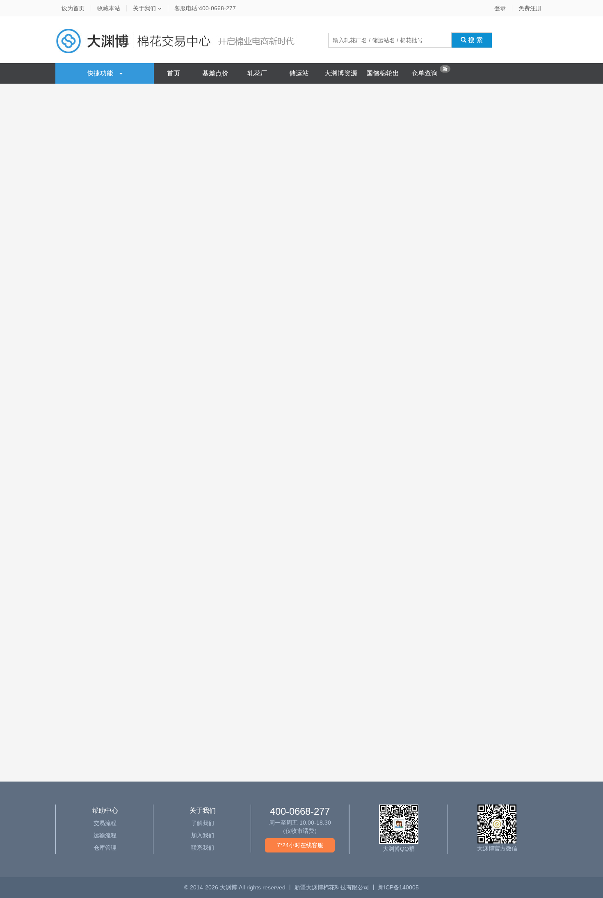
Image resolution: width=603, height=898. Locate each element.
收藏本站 (108, 8)
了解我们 (202, 823)
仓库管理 (105, 847)
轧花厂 (257, 73)
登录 (500, 8)
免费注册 (529, 8)
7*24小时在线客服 (300, 845)
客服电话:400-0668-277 (205, 8)
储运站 (299, 73)
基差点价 (215, 73)
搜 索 (474, 39)
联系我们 (202, 847)
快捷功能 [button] (100, 73)
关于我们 (144, 8)
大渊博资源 (340, 73)
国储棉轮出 (382, 73)
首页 (173, 73)
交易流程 (105, 823)
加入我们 (202, 835)
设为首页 (73, 8)
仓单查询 (424, 73)
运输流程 (105, 835)
